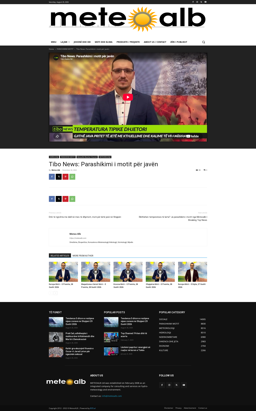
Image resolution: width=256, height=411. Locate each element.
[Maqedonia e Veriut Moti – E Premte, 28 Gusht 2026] (95, 272)
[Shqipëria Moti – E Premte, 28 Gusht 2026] (160, 272)
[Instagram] (197, 2)
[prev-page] (51, 293)
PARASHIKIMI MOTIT (65, 49)
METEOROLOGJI (105, 157)
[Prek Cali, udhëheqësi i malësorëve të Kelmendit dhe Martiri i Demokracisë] (56, 337)
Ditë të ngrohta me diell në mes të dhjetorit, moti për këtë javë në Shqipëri (85, 217)
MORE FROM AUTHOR (83, 256)
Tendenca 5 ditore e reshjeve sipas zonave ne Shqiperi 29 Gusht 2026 (80, 321)
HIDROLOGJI (54, 157)
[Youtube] (205, 2)
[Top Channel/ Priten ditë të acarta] (111, 337)
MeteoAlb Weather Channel (87, 157)
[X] (201, 2)
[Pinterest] (65, 177)
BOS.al (93, 408)
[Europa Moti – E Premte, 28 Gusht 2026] (63, 272)
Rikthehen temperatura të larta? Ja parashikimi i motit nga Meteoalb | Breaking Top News (173, 218)
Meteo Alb (56, 170)
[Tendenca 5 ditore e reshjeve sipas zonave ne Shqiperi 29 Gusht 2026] (56, 322)
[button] (203, 42)
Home (51, 49)
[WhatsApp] (72, 177)
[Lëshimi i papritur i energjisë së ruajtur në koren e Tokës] (111, 351)
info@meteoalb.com (112, 396)
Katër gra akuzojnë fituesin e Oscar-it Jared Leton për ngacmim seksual (79, 351)
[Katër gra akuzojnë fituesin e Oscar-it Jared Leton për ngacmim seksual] (56, 352)
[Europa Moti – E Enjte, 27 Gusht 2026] (192, 272)
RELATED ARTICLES (60, 256)
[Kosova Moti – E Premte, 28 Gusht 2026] (128, 272)
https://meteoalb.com (77, 238)
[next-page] (55, 293)
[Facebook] (193, 2)
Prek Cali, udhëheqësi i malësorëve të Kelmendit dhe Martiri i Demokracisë (80, 336)
